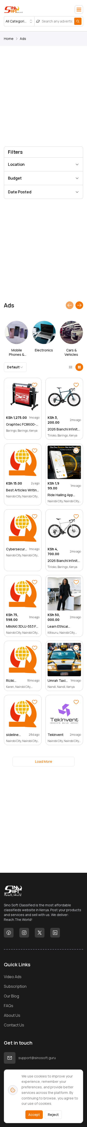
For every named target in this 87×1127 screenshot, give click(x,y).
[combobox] (19, 21)
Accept (34, 1114)
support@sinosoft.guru (37, 1057)
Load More (43, 761)
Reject (53, 1114)
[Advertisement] (43, 97)
